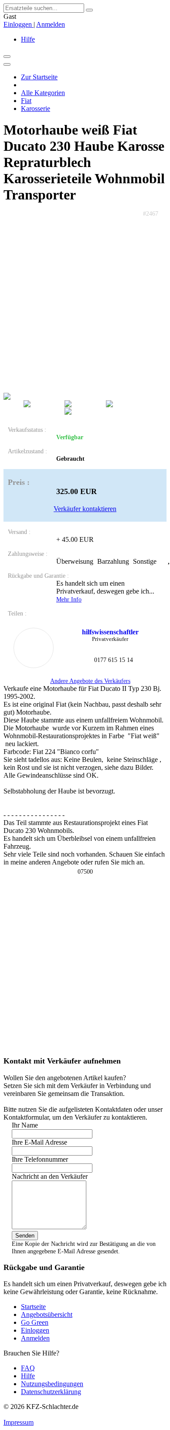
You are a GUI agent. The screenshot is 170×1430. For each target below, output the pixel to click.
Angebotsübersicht (46, 1314)
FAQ (28, 1368)
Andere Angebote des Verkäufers (90, 680)
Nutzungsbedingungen (52, 1383)
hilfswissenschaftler (110, 632)
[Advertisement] (85, 302)
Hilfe (28, 39)
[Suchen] (89, 10)
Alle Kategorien (43, 92)
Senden (24, 1235)
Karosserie (35, 108)
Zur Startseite (39, 77)
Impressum (18, 1422)
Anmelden (50, 24)
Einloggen (18, 24)
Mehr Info (69, 599)
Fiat (26, 100)
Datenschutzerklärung (51, 1391)
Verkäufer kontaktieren (85, 508)
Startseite (33, 1306)
